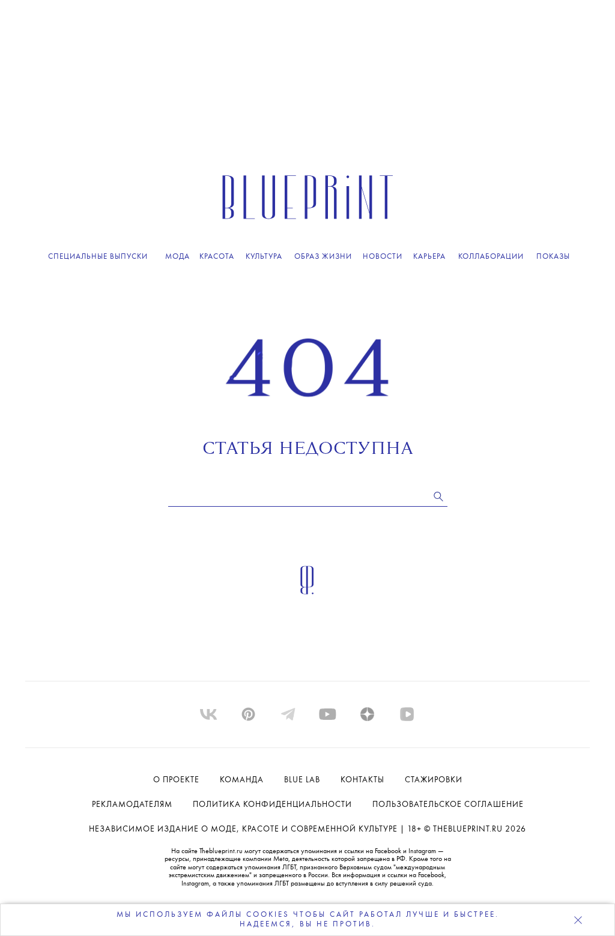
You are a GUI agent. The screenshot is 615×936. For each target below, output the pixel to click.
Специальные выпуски (98, 257)
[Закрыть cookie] (578, 920)
